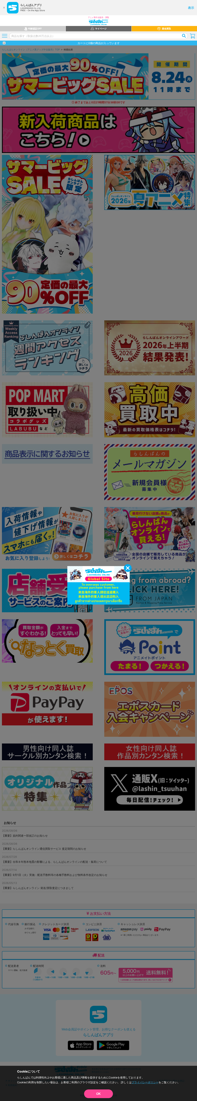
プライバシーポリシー (145, 1082)
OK (98, 1093)
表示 (191, 8)
